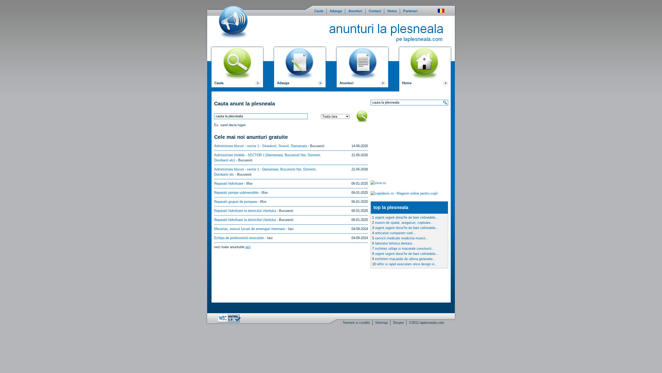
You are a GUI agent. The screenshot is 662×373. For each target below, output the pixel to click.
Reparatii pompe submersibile (236, 193)
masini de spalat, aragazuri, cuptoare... (404, 223)
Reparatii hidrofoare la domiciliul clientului (245, 211)
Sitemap (381, 323)
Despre (398, 323)
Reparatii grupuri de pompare (235, 202)
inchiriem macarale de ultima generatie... (405, 259)
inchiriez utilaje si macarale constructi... (404, 248)
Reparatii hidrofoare (228, 183)
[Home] (425, 77)
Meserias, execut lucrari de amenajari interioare (249, 229)
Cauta (318, 11)
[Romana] (441, 11)
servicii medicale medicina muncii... (401, 238)
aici (248, 247)
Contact (375, 11)
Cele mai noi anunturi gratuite (251, 137)
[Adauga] (299, 77)
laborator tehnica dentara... (395, 243)
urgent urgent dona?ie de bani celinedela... (406, 217)
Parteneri (410, 11)
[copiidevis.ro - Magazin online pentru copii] (404, 193)
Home (392, 11)
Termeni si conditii (356, 323)
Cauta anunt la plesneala (244, 103)
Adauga (336, 11)
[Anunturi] (362, 77)
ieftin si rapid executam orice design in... (407, 264)
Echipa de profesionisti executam (239, 238)
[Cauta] (237, 77)
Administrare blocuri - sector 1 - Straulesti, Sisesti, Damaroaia (260, 146)
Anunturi (355, 11)
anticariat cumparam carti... (395, 233)
